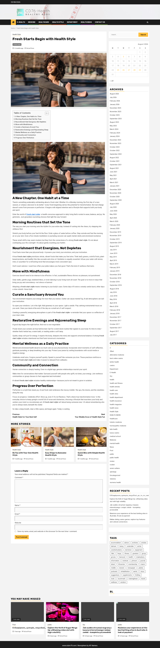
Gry (111, 376)
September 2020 (116, 200)
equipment (138, 550)
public (112, 454)
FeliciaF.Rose (30, 48)
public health (114, 458)
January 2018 (114, 314)
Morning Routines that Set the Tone (28, 119)
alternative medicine (117, 355)
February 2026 (115, 101)
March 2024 (114, 129)
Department (72, 22)
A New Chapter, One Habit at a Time (28, 116)
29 (140, 70)
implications (140, 557)
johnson (134, 561)
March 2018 (114, 306)
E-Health (21, 22)
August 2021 (114, 168)
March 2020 (114, 221)
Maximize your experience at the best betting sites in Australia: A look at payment (132, 630)
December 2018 (115, 275)
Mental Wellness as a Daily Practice (28, 132)
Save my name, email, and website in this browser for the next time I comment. (47, 531)
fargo (119, 553)
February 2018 (115, 310)
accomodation (116, 543)
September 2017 (116, 328)
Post (111, 450)
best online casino (116, 358)
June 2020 (113, 211)
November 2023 (115, 143)
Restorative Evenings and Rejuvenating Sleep (31, 130)
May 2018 (113, 299)
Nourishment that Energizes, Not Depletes (30, 122)
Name (17, 505)
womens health (115, 482)
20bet (112, 351)
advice (126, 543)
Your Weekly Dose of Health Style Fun (90, 415)
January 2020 (114, 228)
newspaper (131, 568)
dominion (128, 550)
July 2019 (113, 250)
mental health (115, 443)
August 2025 (114, 122)
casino (112, 365)
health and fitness (116, 383)
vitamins (113, 479)
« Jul (111, 81)
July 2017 (113, 335)
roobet (112, 465)
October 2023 (115, 147)
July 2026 (113, 97)
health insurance (116, 401)
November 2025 (115, 112)
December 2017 (115, 317)
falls (112, 553)
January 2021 (114, 186)
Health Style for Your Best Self (25, 415)
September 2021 (116, 165)
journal (142, 561)
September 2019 (116, 243)
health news (86, 22)
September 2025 (116, 119)
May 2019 (113, 257)
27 (129, 70)
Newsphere (82, 646)
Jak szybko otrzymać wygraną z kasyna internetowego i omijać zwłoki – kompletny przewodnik (125, 507)
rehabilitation (125, 571)
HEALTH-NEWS (115, 415)
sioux (142, 571)
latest (113, 564)
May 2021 (113, 175)
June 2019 (113, 253)
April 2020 (113, 218)
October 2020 (115, 197)
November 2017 (115, 321)
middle (113, 568)
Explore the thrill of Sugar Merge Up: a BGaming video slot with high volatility (62, 630)
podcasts (114, 571)
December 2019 (115, 232)
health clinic (114, 394)
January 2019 (114, 271)
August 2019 (114, 246)
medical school (115, 436)
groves (113, 557)
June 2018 (113, 296)
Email (17, 514)
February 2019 (115, 267)
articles (143, 543)
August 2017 (114, 331)
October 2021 (115, 161)
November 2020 (115, 193)
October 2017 (115, 324)
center (139, 546)
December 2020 (115, 190)
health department (116, 397)
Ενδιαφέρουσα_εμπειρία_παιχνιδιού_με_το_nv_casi (129, 495)
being (121, 546)
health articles (115, 387)
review (112, 461)
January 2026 (114, 104)
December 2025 (115, 108)
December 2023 (115, 140)
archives (135, 543)
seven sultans (115, 468)
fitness (127, 553)
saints (135, 571)
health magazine (116, 404)
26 (124, 70)
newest (121, 568)
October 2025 (115, 115)
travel (143, 579)
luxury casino (114, 433)
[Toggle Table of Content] (45, 113)
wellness (114, 582)
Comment (19, 477)
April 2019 (113, 260)
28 (134, 70)
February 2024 (115, 133)
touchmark (121, 579)
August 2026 (114, 94)
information (115, 561)
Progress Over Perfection (24, 138)
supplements (127, 575)
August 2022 (114, 158)
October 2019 (115, 239)
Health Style (58, 22)
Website (18, 523)
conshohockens (116, 550)
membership (132, 564)
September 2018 (116, 285)
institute (125, 561)
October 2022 (115, 150)
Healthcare (44, 22)
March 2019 (114, 264)
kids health (113, 429)
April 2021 (113, 179)
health (112, 380)
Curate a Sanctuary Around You (27, 127)
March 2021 (114, 182)
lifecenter (121, 564)
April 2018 (113, 303)
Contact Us (100, 22)
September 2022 (116, 154)
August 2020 (114, 204)
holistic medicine (116, 422)
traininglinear (133, 579)
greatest (135, 553)
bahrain (113, 546)
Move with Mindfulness (23, 124)
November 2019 (115, 236)
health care (114, 390)
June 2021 (113, 172)
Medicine (31, 22)
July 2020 (113, 207)
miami (143, 564)
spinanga (113, 472)
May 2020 (113, 214)
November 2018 (115, 278)
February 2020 (115, 225)
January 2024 (114, 136)
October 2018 (115, 282)
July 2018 (113, 292)
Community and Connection (25, 135)
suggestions (115, 575)
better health (114, 362)
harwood (122, 557)
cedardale (130, 546)
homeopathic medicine (118, 426)
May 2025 (113, 126)
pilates (141, 568)
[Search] (147, 22)
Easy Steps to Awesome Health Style (55, 454)
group (144, 553)
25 (118, 70)
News (112, 447)
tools (112, 579)
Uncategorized (115, 475)
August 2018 (114, 289)
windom (123, 582)
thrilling (137, 575)
